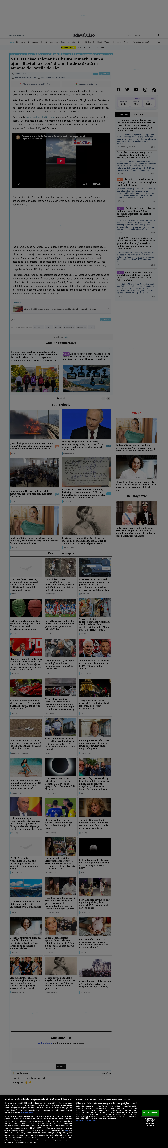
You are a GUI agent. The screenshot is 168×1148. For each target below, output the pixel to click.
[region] (84, 1121)
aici (66, 1130)
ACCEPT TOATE (150, 1113)
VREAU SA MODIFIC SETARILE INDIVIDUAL (150, 1122)
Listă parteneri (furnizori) (86, 1120)
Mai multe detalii (27, 1112)
